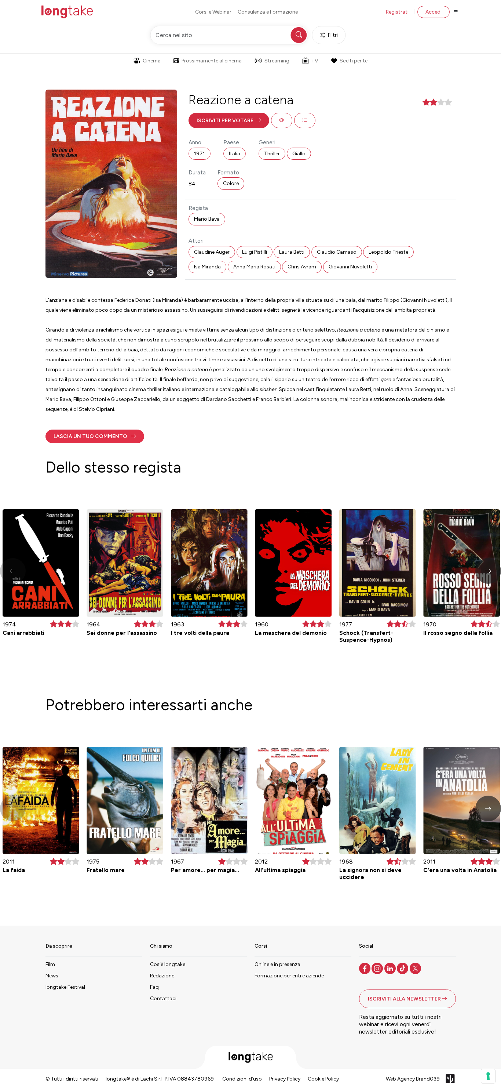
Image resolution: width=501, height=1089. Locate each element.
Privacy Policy (284, 1079)
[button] (229, 120)
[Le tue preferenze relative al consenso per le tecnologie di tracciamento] (488, 1076)
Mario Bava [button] (207, 219)
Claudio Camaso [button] (336, 252)
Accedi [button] (433, 12)
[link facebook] (365, 968)
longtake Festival (65, 987)
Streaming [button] (276, 61)
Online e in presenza (277, 964)
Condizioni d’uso (242, 1079)
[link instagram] (378, 968)
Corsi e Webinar (213, 12)
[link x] (416, 968)
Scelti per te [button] (353, 61)
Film (50, 964)
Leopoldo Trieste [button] (388, 252)
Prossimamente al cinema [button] (212, 61)
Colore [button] (231, 183)
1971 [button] (199, 154)
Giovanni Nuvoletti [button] (350, 267)
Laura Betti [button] (291, 252)
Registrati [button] (397, 12)
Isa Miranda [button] (207, 267)
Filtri (333, 35)
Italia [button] (234, 154)
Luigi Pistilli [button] (254, 252)
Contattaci (163, 998)
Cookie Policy (323, 1079)
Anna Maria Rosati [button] (254, 267)
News (51, 976)
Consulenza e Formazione (268, 12)
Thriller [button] (272, 154)
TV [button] (314, 61)
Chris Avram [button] (302, 267)
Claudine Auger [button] (212, 252)
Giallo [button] (299, 154)
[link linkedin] (390, 968)
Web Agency (400, 1079)
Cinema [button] (152, 61)
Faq (154, 987)
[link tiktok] (403, 968)
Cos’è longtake (167, 964)
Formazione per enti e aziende (289, 976)
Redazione (162, 976)
